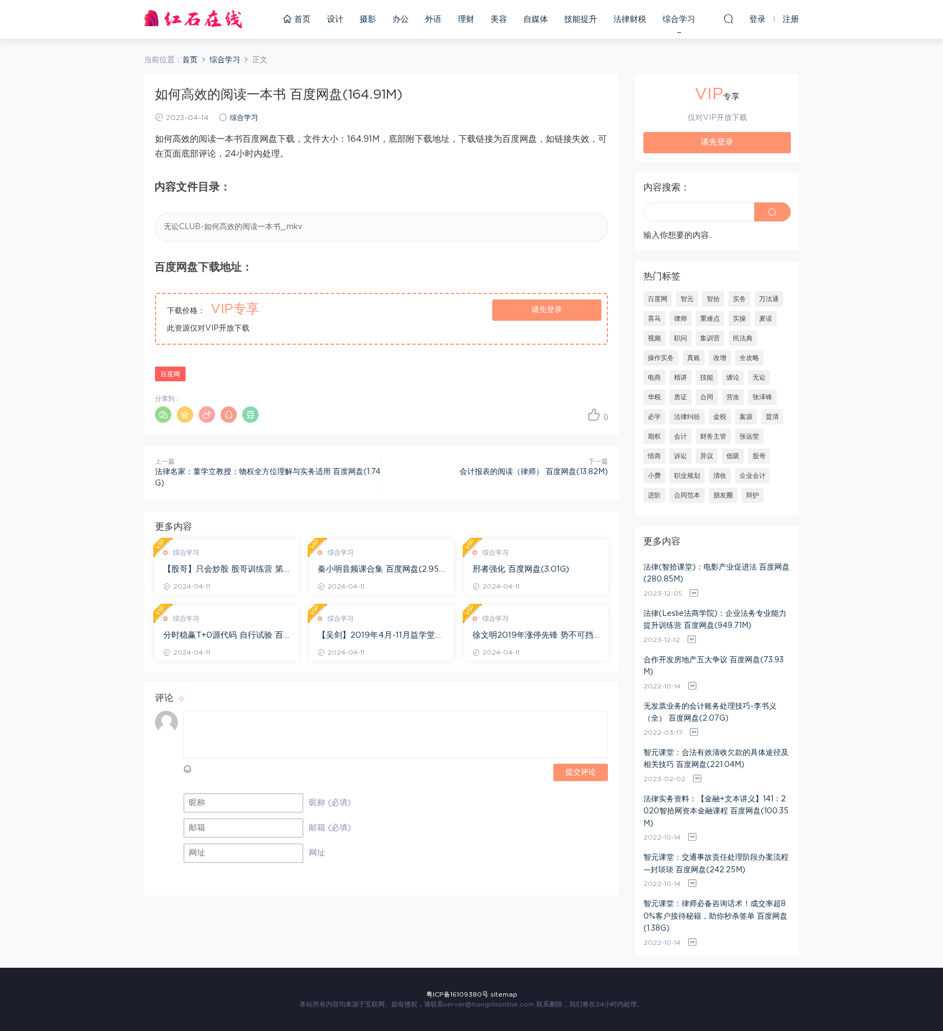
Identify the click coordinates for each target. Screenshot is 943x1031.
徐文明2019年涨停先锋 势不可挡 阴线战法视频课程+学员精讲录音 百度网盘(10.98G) (533, 636)
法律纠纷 (687, 416)
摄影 (368, 19)
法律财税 (629, 19)
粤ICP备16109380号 (457, 994)
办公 (400, 19)
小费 (654, 475)
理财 (466, 19)
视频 (654, 338)
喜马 (654, 318)
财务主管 (713, 436)
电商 (654, 377)
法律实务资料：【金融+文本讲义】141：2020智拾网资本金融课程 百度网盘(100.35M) (716, 811)
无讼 (759, 377)
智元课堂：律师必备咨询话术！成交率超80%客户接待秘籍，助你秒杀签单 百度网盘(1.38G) (715, 916)
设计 (335, 19)
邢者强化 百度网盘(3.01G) (521, 569)
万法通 (769, 299)
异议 (706, 456)
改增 (719, 358)
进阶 (654, 495)
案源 (746, 416)
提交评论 (580, 772)
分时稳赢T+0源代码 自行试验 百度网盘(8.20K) (223, 636)
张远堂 (749, 436)
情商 (654, 456)
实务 (739, 299)
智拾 (713, 299)
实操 (739, 318)
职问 (680, 338)
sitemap (504, 994)
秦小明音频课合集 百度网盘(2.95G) (378, 570)
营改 (732, 397)
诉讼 (680, 456)
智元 (687, 299)
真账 (693, 358)
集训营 (710, 338)
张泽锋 (762, 397)
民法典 (743, 338)
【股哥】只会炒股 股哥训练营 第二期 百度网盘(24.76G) (223, 570)
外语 (433, 19)
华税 (654, 397)
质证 (680, 397)
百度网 (170, 374)
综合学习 (679, 19)
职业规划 (687, 475)
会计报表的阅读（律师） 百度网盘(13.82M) (533, 472)
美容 (499, 19)
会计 (680, 436)
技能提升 (580, 19)
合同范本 (687, 495)
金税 (719, 416)
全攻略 (749, 358)
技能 (706, 377)
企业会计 (752, 475)
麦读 (765, 318)
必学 (654, 416)
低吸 (732, 456)
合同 (706, 397)
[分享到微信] (163, 414)
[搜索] (728, 18)
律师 (680, 318)
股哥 (759, 456)
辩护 (752, 495)
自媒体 (535, 19)
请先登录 (547, 310)
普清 (772, 416)
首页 (301, 19)
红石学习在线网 (193, 19)
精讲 (680, 377)
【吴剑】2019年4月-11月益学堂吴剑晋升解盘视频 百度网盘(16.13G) (380, 636)
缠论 (732, 377)
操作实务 (661, 358)
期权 (654, 436)
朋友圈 (723, 495)
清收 (719, 475)
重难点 (710, 318)
